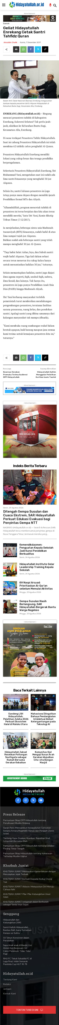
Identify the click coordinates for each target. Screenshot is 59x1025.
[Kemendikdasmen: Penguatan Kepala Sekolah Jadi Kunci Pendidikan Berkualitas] (10, 550)
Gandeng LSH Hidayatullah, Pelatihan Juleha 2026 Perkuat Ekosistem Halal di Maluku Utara (15, 719)
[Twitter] (38, 49)
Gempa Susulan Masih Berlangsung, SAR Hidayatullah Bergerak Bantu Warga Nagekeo (38, 606)
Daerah (6, 23)
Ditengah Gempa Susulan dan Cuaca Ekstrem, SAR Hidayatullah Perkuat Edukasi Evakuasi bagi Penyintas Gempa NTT (29, 517)
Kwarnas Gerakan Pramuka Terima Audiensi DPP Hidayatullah (15, 374)
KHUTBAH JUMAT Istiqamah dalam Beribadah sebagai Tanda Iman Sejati (26, 903)
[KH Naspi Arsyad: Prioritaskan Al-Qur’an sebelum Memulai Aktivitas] (10, 588)
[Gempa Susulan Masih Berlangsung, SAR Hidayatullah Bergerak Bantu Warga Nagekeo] (10, 606)
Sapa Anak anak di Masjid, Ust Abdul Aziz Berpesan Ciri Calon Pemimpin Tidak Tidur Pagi (17, 949)
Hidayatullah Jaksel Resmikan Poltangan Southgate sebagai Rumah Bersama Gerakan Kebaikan (15, 757)
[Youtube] (41, 800)
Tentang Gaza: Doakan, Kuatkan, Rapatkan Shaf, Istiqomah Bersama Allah (26, 839)
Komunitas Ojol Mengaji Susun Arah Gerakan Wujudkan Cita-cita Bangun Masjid (43, 757)
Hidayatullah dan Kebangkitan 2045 (12, 921)
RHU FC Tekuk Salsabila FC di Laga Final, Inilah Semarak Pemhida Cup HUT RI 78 (17, 961)
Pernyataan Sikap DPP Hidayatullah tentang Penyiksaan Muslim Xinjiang (24, 821)
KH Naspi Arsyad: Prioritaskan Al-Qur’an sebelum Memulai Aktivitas (36, 585)
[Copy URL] (45, 49)
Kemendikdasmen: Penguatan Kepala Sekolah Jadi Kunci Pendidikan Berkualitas (36, 549)
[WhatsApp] (23, 49)
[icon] (50, 5)
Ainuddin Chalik (10, 42)
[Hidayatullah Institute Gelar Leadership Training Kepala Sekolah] (10, 569)
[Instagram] (26, 800)
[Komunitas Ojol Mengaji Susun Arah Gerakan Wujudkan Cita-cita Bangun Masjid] (43, 740)
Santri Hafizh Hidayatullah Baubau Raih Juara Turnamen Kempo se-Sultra (17, 930)
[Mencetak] (16, 49)
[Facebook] (31, 49)
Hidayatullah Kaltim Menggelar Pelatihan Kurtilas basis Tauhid (46, 374)
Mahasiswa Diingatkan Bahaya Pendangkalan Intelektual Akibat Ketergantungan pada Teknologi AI (43, 719)
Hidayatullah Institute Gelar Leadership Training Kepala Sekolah (37, 567)
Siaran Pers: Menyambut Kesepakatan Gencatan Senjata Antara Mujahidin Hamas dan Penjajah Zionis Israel (28, 830)
